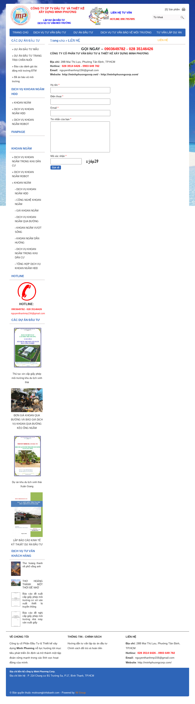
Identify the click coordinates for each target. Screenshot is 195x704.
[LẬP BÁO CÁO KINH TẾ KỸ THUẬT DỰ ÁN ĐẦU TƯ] (27, 536)
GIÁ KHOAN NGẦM (26, 210)
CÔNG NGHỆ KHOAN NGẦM (28, 202)
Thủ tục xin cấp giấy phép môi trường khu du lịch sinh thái (27, 378)
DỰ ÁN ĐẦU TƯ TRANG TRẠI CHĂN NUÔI (27, 57)
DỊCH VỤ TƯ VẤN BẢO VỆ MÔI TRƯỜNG (126, 32)
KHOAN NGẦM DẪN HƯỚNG (27, 240)
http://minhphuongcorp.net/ (80, 74)
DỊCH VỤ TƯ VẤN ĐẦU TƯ (49, 32)
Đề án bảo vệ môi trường (23, 79)
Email (54, 107)
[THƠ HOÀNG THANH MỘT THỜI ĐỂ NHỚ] (16, 583)
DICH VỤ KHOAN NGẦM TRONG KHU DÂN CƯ (26, 253)
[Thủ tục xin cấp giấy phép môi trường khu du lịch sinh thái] (27, 369)
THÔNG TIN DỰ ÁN (70, 40)
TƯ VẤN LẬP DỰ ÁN (169, 32)
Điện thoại (56, 96)
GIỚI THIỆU (20, 47)
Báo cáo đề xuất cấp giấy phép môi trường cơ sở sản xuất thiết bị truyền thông (32, 600)
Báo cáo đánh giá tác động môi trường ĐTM (25, 68)
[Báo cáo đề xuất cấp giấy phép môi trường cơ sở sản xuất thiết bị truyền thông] (16, 599)
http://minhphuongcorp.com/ (119, 74)
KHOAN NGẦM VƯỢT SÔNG (28, 229)
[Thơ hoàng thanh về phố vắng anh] (16, 569)
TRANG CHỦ (20, 32)
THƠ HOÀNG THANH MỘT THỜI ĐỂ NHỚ (32, 584)
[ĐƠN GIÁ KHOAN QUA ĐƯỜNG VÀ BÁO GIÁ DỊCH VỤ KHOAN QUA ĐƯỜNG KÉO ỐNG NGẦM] (27, 411)
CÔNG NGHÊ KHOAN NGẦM (132, 40)
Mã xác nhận (58, 156)
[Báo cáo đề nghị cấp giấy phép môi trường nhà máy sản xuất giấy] (16, 619)
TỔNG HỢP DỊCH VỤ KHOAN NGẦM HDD (28, 266)
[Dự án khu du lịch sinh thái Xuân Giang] (27, 478)
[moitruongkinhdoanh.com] (97, 15)
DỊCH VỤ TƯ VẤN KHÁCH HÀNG (33, 40)
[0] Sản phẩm (172, 9)
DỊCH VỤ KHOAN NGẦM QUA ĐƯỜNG (26, 219)
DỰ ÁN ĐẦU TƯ (83, 32)
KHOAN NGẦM (21, 102)
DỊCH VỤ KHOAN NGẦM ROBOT (23, 121)
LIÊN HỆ (163, 40)
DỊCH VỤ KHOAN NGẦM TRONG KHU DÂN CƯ (26, 161)
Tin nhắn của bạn (60, 119)
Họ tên (54, 85)
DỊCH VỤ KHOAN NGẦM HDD (23, 111)
